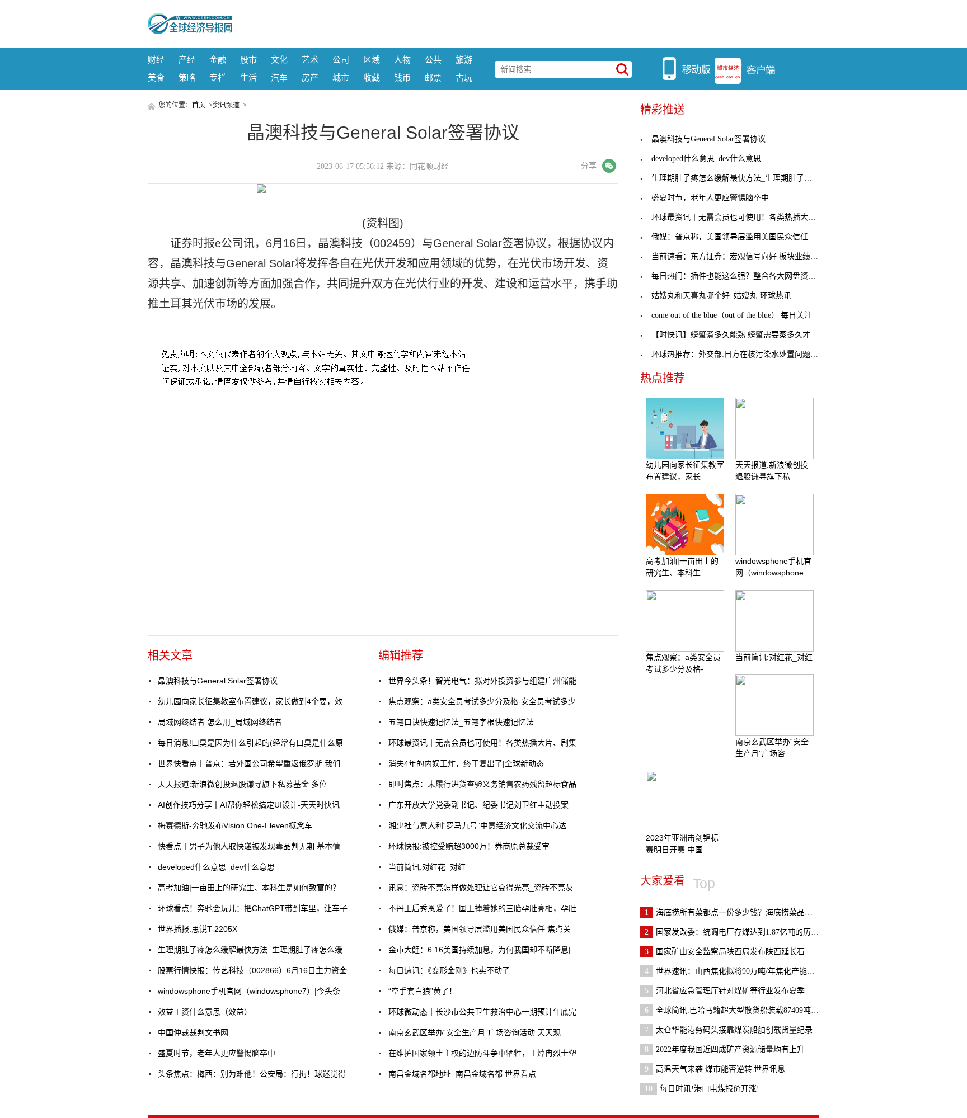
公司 (340, 59)
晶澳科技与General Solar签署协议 (218, 680)
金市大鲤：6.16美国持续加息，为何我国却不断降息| (479, 949)
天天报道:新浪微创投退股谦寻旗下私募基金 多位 (242, 784)
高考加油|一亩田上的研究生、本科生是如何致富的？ (249, 887)
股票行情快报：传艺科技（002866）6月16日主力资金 (252, 970)
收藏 (371, 77)
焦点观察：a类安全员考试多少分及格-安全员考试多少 (482, 701)
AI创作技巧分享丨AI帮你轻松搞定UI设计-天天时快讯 (249, 804)
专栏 (217, 77)
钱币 (402, 77)
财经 (156, 59)
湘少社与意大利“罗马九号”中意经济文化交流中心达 (477, 825)
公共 (433, 59)
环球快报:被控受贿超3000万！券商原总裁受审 (469, 846)
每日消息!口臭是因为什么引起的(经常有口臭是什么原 (250, 742)
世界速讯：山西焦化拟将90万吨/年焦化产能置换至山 (741, 971)
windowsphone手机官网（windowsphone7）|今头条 (249, 991)
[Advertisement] (525, 22)
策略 (187, 77)
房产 (310, 77)
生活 (248, 77)
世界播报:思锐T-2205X (197, 928)
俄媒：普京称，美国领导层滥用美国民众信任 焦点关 (479, 928)
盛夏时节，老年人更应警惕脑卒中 (216, 1053)
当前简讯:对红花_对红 (427, 866)
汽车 (279, 77)
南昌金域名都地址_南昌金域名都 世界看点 (462, 1073)
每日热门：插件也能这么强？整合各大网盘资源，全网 (745, 276)
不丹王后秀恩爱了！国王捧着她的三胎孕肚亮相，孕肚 (482, 908)
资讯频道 (226, 105)
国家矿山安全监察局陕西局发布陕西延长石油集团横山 (744, 951)
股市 (248, 59)
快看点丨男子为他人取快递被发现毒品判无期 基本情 (249, 846)
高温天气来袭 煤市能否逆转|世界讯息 (715, 1069)
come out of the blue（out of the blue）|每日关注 (731, 315)
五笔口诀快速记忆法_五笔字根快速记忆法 (461, 722)
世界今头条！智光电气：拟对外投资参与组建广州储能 (482, 680)
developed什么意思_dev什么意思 (216, 866)
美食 (156, 77)
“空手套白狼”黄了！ (422, 991)
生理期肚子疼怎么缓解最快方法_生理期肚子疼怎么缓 (250, 949)
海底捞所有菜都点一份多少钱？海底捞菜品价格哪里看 (744, 912)
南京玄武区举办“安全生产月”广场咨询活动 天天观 (474, 1032)
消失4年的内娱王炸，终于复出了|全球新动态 (466, 763)
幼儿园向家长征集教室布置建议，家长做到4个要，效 (250, 701)
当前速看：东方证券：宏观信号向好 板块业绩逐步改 (742, 256)
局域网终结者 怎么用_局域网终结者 (220, 722)
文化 (279, 59)
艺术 (310, 59)
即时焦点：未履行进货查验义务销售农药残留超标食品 (482, 784)
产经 (187, 59)
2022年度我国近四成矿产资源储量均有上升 (725, 1049)
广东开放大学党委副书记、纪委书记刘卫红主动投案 (478, 804)
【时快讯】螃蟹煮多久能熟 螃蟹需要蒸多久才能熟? (740, 335)
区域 (371, 59)
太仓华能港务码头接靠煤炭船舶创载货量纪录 (729, 1030)
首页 (198, 105)
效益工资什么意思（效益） (205, 1011)
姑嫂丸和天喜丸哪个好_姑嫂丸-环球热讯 (721, 295)
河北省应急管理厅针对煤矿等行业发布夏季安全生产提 (744, 991)
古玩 (464, 77)
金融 (217, 59)
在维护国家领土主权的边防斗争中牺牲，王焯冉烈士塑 (482, 1053)
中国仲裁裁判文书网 (193, 1032)
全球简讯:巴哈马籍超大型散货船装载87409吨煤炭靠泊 (743, 1010)
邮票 (433, 77)
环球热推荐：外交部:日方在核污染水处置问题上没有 (742, 354)
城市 (340, 77)
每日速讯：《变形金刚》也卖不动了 (449, 970)
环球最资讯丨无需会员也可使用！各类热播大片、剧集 (482, 742)
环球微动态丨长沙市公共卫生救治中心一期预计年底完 (482, 1011)
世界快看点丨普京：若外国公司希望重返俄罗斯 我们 (249, 763)
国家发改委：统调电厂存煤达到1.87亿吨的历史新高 (739, 932)
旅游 (464, 59)
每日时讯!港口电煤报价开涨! (702, 1088)
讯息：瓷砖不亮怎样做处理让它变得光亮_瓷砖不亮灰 (480, 887)
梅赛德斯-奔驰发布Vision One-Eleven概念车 (235, 825)
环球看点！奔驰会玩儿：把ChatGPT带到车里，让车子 (253, 908)
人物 (402, 59)
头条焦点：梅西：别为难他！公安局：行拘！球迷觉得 (252, 1073)
